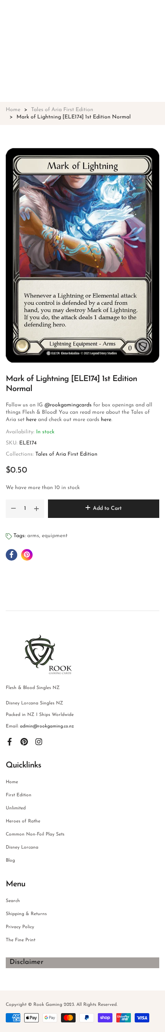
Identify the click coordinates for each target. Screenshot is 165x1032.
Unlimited (16, 808)
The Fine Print (20, 940)
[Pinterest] (24, 741)
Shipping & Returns (26, 914)
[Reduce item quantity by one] (13, 508)
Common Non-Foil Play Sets (35, 834)
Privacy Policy (20, 927)
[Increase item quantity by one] (36, 508)
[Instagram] (39, 741)
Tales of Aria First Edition (66, 454)
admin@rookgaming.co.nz (47, 726)
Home (12, 782)
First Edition (18, 795)
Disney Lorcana (22, 847)
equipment (55, 536)
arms (33, 536)
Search (13, 901)
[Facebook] (9, 741)
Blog (10, 860)
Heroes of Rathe (23, 821)
